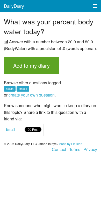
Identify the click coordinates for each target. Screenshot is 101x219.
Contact (59, 149)
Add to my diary (31, 65)
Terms (74, 149)
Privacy (90, 149)
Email (10, 129)
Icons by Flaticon (70, 143)
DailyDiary (14, 6)
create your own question (32, 95)
